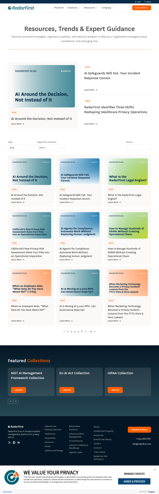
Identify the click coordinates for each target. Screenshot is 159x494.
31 (91, 331)
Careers (97, 443)
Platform (59, 7)
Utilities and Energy (54, 450)
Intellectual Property (104, 431)
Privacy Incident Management (76, 435)
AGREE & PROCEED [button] (134, 481)
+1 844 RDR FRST (143, 439)
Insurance (49, 442)
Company (106, 7)
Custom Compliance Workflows (78, 446)
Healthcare (50, 434)
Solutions (72, 7)
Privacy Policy (7, 492)
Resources (89, 7)
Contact (98, 448)
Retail (47, 446)
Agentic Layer (75, 452)
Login (139, 1)
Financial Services (53, 429)
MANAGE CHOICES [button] (134, 473)
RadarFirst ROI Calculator (100, 458)
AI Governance (76, 441)
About (97, 427)
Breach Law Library (102, 439)
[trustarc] (151, 492)
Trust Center (100, 452)
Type (10, 142)
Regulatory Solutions (46, 142)
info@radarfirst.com (141, 444)
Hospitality (50, 438)
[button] (154, 469)
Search (129, 142)
